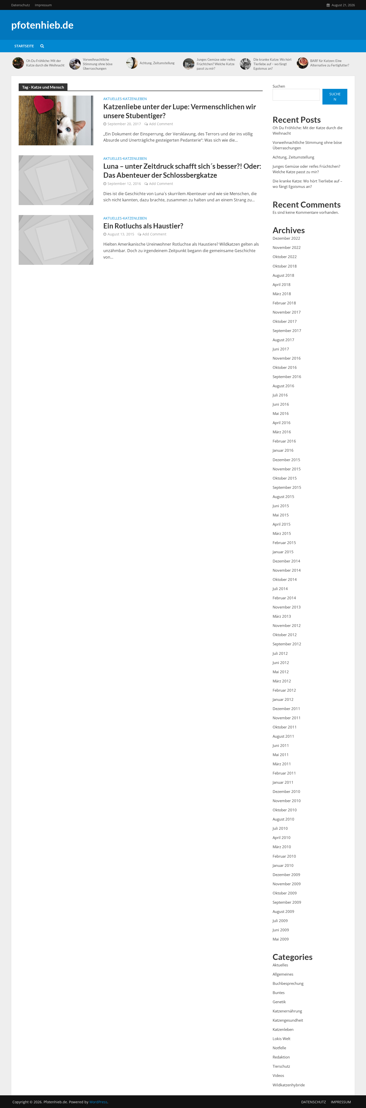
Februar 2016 (284, 441)
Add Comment (161, 123)
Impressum (43, 5)
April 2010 (282, 837)
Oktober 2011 (285, 726)
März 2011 (282, 763)
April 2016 (282, 422)
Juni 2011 (281, 745)
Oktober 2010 (285, 809)
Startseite (24, 46)
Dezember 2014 (286, 560)
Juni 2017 (281, 348)
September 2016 (287, 376)
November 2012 (287, 625)
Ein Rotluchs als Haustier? (143, 226)
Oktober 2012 (285, 634)
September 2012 (287, 643)
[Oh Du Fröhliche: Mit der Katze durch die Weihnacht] (18, 63)
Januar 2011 (283, 782)
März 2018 (282, 293)
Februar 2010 (284, 856)
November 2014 (287, 570)
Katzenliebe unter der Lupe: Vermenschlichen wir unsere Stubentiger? (179, 111)
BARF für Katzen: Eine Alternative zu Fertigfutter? (329, 63)
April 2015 (282, 524)
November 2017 (287, 312)
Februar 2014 (284, 597)
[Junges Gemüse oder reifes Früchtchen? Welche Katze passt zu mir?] (188, 64)
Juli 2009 (280, 920)
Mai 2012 (281, 671)
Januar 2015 (283, 551)
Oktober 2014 (285, 579)
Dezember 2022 (286, 238)
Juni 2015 (281, 505)
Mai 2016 (281, 413)
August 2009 (283, 911)
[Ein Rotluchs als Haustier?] (56, 239)
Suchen (279, 86)
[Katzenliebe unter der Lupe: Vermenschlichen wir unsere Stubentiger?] (56, 120)
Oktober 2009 (285, 892)
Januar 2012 (283, 699)
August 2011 (283, 736)
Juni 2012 (281, 662)
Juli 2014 (280, 588)
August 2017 (283, 339)
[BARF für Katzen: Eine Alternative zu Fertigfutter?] (302, 63)
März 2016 (282, 431)
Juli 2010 (280, 828)
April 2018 (282, 284)
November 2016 (287, 358)
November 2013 (287, 607)
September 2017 (287, 330)
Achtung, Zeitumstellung (157, 63)
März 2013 (282, 616)
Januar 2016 (283, 450)
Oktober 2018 (285, 266)
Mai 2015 (281, 514)
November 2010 (287, 800)
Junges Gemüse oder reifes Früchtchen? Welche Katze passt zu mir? (216, 63)
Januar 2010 (283, 865)
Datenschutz (20, 5)
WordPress (98, 1102)
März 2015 (282, 533)
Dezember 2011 (286, 708)
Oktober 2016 (285, 367)
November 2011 (287, 717)
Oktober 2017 (285, 321)
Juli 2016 (280, 394)
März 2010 (282, 846)
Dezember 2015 (286, 459)
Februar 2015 (284, 542)
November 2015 (287, 468)
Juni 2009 (281, 929)
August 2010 (283, 819)
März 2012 (282, 680)
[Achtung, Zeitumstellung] (131, 63)
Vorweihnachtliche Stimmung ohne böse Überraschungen (98, 63)
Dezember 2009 (286, 874)
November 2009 (287, 883)
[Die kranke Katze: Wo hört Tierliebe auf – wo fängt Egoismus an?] (245, 64)
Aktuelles (112, 99)
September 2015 (287, 487)
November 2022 (287, 247)
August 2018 (283, 275)
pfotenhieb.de (42, 25)
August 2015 (283, 496)
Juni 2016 (281, 404)
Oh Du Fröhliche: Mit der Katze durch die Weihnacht (45, 63)
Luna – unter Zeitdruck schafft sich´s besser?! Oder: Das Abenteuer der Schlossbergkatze (182, 170)
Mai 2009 (281, 939)
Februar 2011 (284, 773)
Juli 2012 (280, 653)
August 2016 (283, 385)
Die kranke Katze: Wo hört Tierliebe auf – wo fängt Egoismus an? (272, 63)
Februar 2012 (284, 690)
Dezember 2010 (286, 791)
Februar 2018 (284, 302)
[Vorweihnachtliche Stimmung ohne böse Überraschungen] (74, 64)
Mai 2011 (281, 754)
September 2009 (287, 902)
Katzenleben (135, 99)
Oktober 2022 (285, 256)
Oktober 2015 (285, 478)
